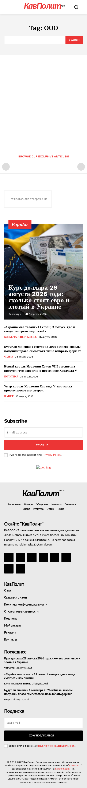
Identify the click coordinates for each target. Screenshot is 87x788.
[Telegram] (54, 557)
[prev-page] (6, 167)
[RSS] (43, 557)
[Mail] (31, 557)
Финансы (9, 668)
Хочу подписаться (41, 735)
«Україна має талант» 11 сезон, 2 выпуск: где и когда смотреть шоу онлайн (39, 329)
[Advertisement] (43, 100)
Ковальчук (14, 313)
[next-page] (13, 407)
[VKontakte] (9, 568)
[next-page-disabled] (81, 167)
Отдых (8, 356)
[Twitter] (66, 557)
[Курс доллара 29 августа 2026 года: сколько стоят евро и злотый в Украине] (43, 272)
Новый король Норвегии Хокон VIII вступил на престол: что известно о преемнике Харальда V (40, 368)
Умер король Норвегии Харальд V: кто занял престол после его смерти (38, 388)
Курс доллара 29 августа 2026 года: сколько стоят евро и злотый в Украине (38, 297)
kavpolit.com (62, 768)
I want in (41, 444)
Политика (11, 376)
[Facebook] (9, 557)
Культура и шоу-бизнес (20, 336)
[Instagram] (20, 557)
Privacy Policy (52, 454)
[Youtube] (20, 568)
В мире (9, 396)
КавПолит (74, 765)
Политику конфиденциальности (56, 746)
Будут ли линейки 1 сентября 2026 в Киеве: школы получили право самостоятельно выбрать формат (42, 349)
